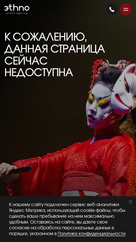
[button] (126, 9)
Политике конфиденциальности (91, 233)
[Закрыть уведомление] (130, 201)
